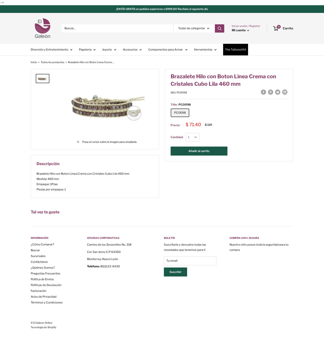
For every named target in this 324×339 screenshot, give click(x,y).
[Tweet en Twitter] (277, 92)
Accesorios (130, 49)
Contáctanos (39, 262)
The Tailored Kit (235, 49)
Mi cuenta (239, 30)
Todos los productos (52, 62)
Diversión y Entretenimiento (49, 49)
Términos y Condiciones (47, 302)
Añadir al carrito (198, 151)
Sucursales (38, 256)
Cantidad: (177, 137)
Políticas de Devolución (46, 285)
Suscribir (176, 272)
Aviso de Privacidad (43, 296)
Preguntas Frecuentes (45, 273)
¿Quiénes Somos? (43, 267)
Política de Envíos (42, 279)
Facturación (38, 291)
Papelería (85, 49)
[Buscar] (219, 28)
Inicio (34, 62)
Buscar (35, 250)
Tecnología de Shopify (43, 327)
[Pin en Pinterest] (270, 92)
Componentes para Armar (165, 49)
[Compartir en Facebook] (263, 92)
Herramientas (203, 49)
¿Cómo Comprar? (42, 244)
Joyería (107, 49)
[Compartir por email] (284, 92)
